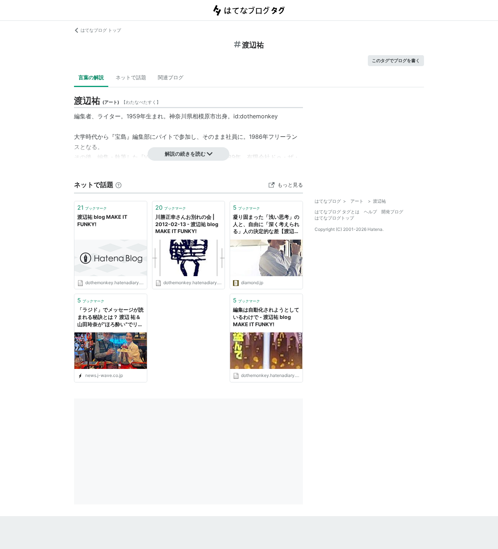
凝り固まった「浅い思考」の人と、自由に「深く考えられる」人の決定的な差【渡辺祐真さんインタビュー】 (266, 224)
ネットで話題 (131, 77)
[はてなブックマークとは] (118, 184)
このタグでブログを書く (396, 60)
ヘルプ (370, 211)
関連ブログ (170, 77)
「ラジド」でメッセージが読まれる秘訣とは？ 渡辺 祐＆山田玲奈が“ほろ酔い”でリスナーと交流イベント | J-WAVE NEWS (110, 317)
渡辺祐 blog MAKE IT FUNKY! (102, 220)
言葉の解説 (91, 77)
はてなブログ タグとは (337, 211)
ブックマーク (92, 207)
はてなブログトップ (334, 218)
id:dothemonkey (255, 116)
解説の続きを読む (185, 153)
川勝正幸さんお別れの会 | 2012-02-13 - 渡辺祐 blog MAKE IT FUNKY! (186, 224)
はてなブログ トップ (101, 30)
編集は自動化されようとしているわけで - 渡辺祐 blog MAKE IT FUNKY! (266, 316)
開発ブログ (392, 211)
